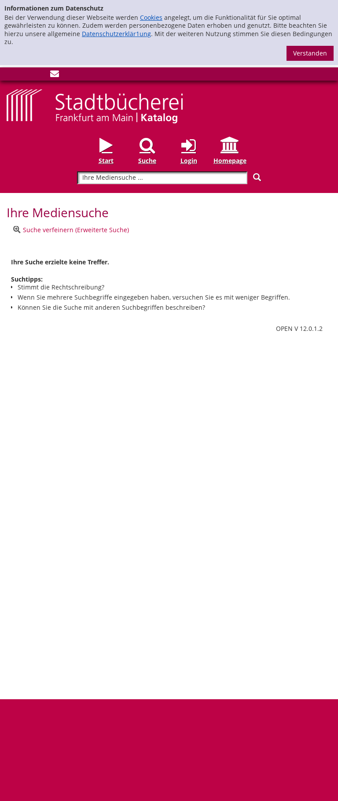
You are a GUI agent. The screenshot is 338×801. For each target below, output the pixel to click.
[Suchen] (257, 177)
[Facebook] (11, 75)
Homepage (229, 160)
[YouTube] (40, 75)
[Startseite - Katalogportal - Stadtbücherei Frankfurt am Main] (95, 105)
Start (106, 160)
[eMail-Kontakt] (54, 75)
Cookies (151, 17)
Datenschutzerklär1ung (116, 34)
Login (188, 160)
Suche (147, 160)
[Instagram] (25, 75)
